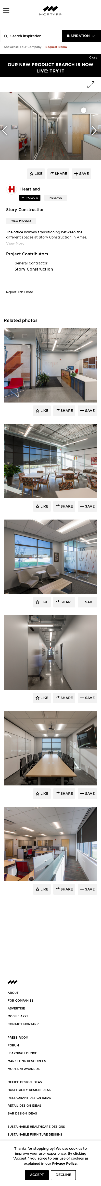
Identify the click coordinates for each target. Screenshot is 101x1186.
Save (89, 411)
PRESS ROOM (18, 1037)
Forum (13, 1045)
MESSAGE (56, 198)
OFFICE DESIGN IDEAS (25, 1082)
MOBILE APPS (18, 1016)
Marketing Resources (27, 1061)
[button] (6, 10)
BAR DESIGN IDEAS (22, 1113)
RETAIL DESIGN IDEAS (24, 1105)
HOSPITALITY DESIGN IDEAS (29, 1090)
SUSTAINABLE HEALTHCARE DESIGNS (36, 1126)
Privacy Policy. (64, 1163)
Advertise (16, 1008)
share (60, 174)
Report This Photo (19, 292)
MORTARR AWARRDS (24, 1068)
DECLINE (63, 1175)
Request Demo (56, 46)
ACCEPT (37, 1175)
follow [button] (32, 198)
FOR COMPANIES (20, 1000)
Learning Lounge (22, 1053)
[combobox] (81, 36)
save (83, 174)
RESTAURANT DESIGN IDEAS (29, 1097)
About (13, 992)
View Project (21, 221)
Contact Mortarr (23, 1024)
